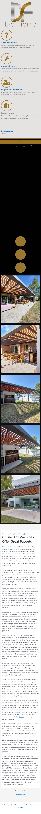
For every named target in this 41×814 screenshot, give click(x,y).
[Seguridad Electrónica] (6, 82)
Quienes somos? (9, 42)
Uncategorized (8, 534)
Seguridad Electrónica (11, 89)
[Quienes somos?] (6, 35)
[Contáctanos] (3, 126)
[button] (20, 140)
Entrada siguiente (20, 794)
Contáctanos (7, 131)
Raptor (21, 717)
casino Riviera (7, 549)
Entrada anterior (20, 791)
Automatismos (8, 66)
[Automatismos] (6, 58)
